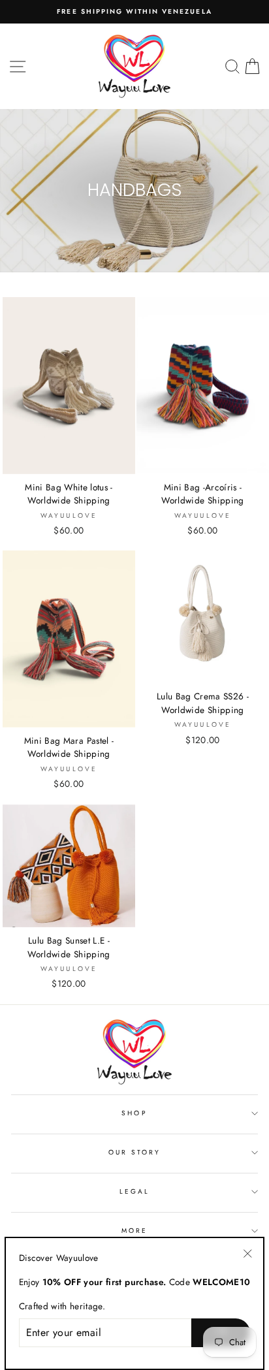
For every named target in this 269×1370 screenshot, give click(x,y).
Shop (134, 1113)
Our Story (134, 1152)
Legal (134, 1191)
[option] (134, 12)
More (134, 1230)
